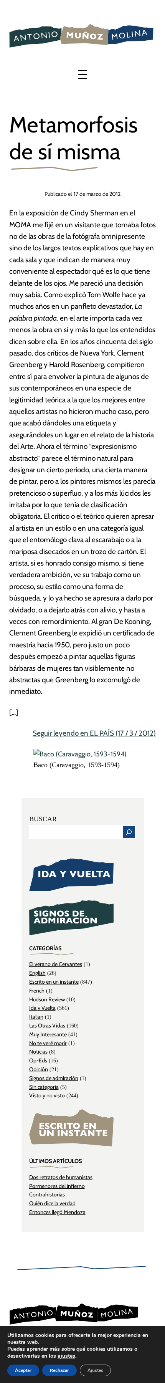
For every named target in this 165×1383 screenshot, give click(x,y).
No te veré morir (48, 1043)
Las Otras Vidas (47, 1025)
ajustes (66, 1356)
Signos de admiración (53, 1078)
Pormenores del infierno (57, 1186)
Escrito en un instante (54, 981)
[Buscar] (129, 832)
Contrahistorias (47, 1194)
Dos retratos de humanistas (60, 1177)
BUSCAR (43, 819)
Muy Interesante (48, 1034)
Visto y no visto (47, 1095)
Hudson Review (47, 999)
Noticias (38, 1051)
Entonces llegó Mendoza (57, 1212)
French (37, 990)
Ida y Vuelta (42, 1007)
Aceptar (23, 1370)
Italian (36, 1016)
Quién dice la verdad (52, 1203)
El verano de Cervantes (55, 964)
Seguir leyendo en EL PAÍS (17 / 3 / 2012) (94, 733)
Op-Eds (38, 1060)
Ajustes (95, 1370)
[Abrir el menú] (82, 74)
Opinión (38, 1069)
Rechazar (59, 1370)
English (37, 972)
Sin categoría (44, 1087)
